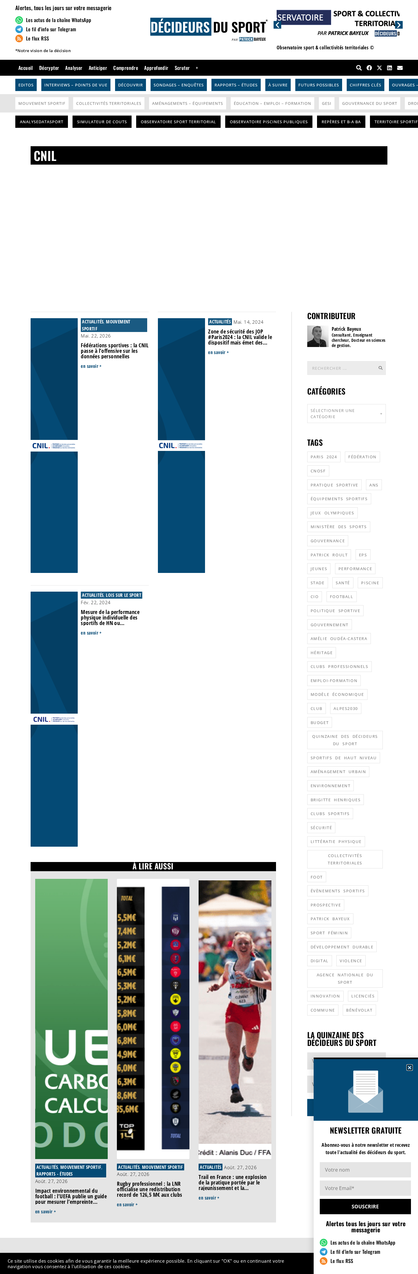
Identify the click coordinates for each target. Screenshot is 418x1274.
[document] (209, 637)
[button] (409, 1067)
